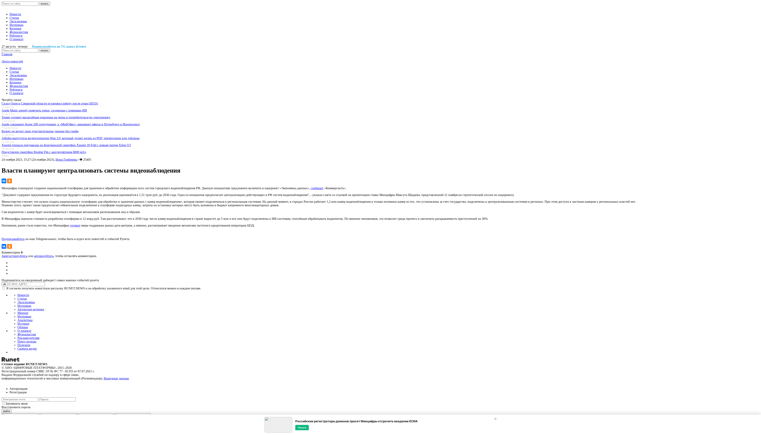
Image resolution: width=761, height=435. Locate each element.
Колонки (15, 28)
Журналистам (19, 32)
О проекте (16, 39)
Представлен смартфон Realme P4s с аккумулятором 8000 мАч (44, 152)
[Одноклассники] (9, 181)
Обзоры (22, 327)
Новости (15, 14)
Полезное (23, 345)
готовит (75, 225)
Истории (23, 323)
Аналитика (25, 320)
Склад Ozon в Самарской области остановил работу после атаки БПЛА (50, 103)
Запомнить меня (17, 403)
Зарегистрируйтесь (14, 256)
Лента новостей (12, 61)
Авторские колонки (30, 309)
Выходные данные (116, 378)
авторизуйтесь (44, 256)
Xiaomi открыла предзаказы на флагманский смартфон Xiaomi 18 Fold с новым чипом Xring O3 (66, 145)
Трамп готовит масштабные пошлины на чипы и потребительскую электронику (56, 117)
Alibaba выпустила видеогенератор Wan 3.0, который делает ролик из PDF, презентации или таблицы (71, 138)
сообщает (317, 188)
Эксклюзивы (18, 21)
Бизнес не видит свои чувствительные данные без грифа (40, 131)
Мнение (22, 313)
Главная (7, 54)
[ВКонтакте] (4, 181)
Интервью (16, 25)
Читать (302, 427)
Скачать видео (27, 348)
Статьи (14, 17)
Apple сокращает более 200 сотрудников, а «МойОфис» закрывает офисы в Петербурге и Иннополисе (71, 124)
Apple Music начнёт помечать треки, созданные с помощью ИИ (44, 110)
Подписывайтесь (13, 239)
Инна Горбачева (66, 159)
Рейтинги (16, 35)
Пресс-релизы (26, 341)
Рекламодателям (28, 338)
